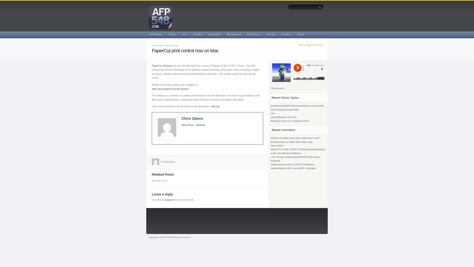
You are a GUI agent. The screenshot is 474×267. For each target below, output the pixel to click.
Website (200, 125)
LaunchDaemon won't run (284, 117)
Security (197, 34)
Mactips (271, 34)
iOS (184, 34)
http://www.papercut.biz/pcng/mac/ (170, 89)
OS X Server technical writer (285, 109)
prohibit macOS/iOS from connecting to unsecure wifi (297, 106)
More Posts (188, 125)
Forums (172, 34)
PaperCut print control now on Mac (185, 50)
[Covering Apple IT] (159, 17)
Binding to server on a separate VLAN (290, 121)
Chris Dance (192, 118)
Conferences (254, 34)
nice (273, 113)
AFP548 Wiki (155, 34)
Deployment (214, 34)
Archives (286, 34)
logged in (169, 200)
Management (234, 34)
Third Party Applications (165, 46)
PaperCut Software (162, 65)
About (301, 34)
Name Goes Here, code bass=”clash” (301, 138)
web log (215, 106)
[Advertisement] (256, 19)
